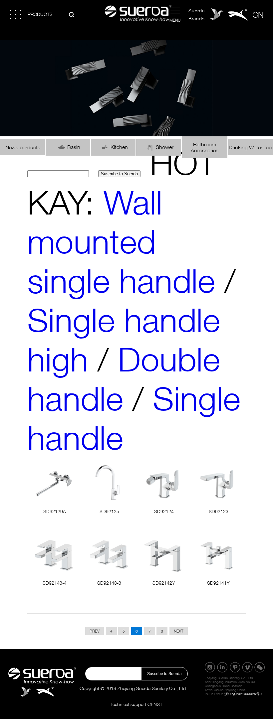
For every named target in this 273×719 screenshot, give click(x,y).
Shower (164, 147)
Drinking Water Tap (250, 147)
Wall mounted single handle (121, 241)
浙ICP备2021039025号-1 (243, 694)
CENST (154, 704)
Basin (73, 147)
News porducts (22, 147)
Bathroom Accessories (204, 147)
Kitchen (119, 147)
